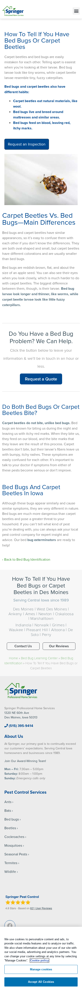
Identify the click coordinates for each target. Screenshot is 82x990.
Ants (7, 801)
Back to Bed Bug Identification (27, 559)
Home (13, 658)
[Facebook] (9, 925)
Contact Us (23, 646)
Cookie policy (39, 960)
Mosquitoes (13, 845)
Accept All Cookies (41, 981)
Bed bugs (11, 819)
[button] (76, 11)
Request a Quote (41, 379)
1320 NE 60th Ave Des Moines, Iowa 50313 (20, 715)
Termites (10, 862)
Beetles (10, 828)
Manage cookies (41, 969)
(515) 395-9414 (20, 725)
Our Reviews (59, 646)
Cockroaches (14, 836)
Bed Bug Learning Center (39, 658)
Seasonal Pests (15, 854)
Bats (7, 810)
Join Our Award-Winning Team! (25, 761)
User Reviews (41, 908)
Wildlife (10, 871)
